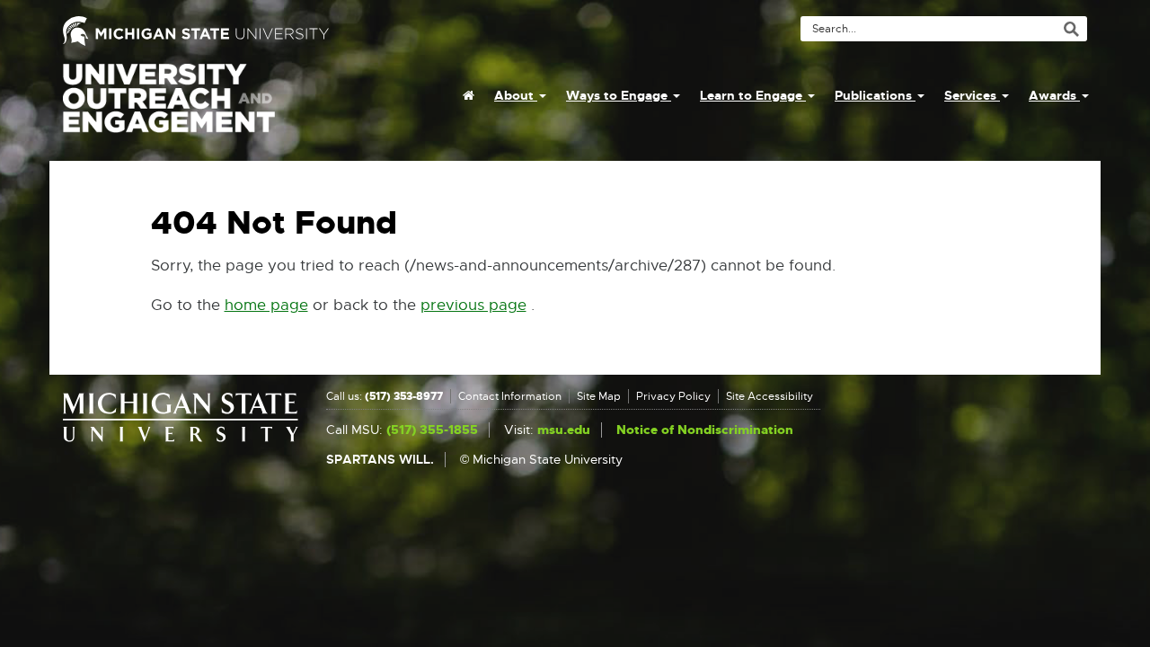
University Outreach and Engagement (169, 108)
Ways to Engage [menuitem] (618, 95)
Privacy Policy (673, 396)
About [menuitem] (515, 95)
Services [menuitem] (972, 95)
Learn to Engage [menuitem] (753, 95)
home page (266, 305)
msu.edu (563, 430)
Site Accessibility (769, 396)
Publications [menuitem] (875, 95)
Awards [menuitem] (1054, 95)
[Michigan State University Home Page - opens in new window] (312, 31)
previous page (473, 305)
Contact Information (510, 396)
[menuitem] (468, 95)
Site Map (599, 396)
